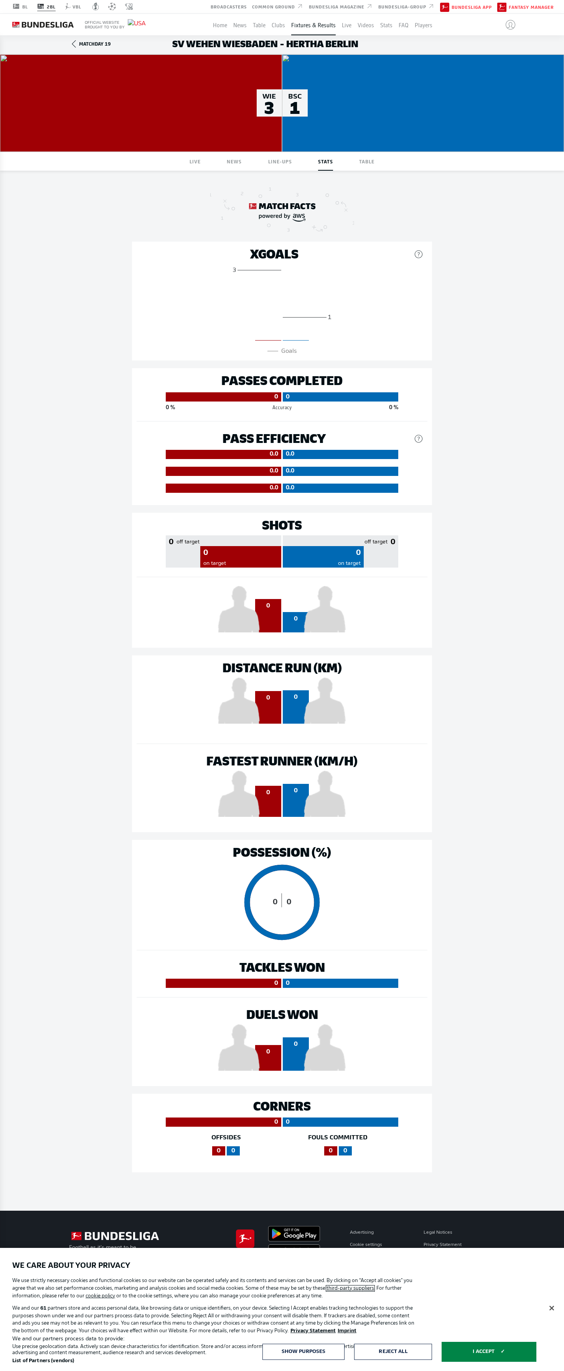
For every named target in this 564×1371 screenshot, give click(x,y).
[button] (507, 24)
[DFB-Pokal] (95, 7)
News (240, 24)
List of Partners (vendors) (43, 1360)
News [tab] (234, 161)
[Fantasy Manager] (501, 7)
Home (220, 24)
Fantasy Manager (531, 7)
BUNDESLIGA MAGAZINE (337, 6)
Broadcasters (229, 6)
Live (346, 24)
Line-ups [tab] (280, 161)
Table (259, 24)
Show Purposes (304, 1351)
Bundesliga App (472, 7)
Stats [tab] (325, 161)
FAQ (404, 24)
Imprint (347, 1330)
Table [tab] (366, 161)
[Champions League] (112, 7)
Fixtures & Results (313, 24)
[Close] (551, 1308)
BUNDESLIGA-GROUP (403, 6)
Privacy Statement (443, 1245)
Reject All (393, 1351)
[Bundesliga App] (444, 7)
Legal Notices (438, 1232)
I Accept (484, 1351)
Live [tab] (195, 161)
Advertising (362, 1232)
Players (423, 24)
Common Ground (274, 6)
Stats (386, 24)
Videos (366, 24)
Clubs (278, 24)
